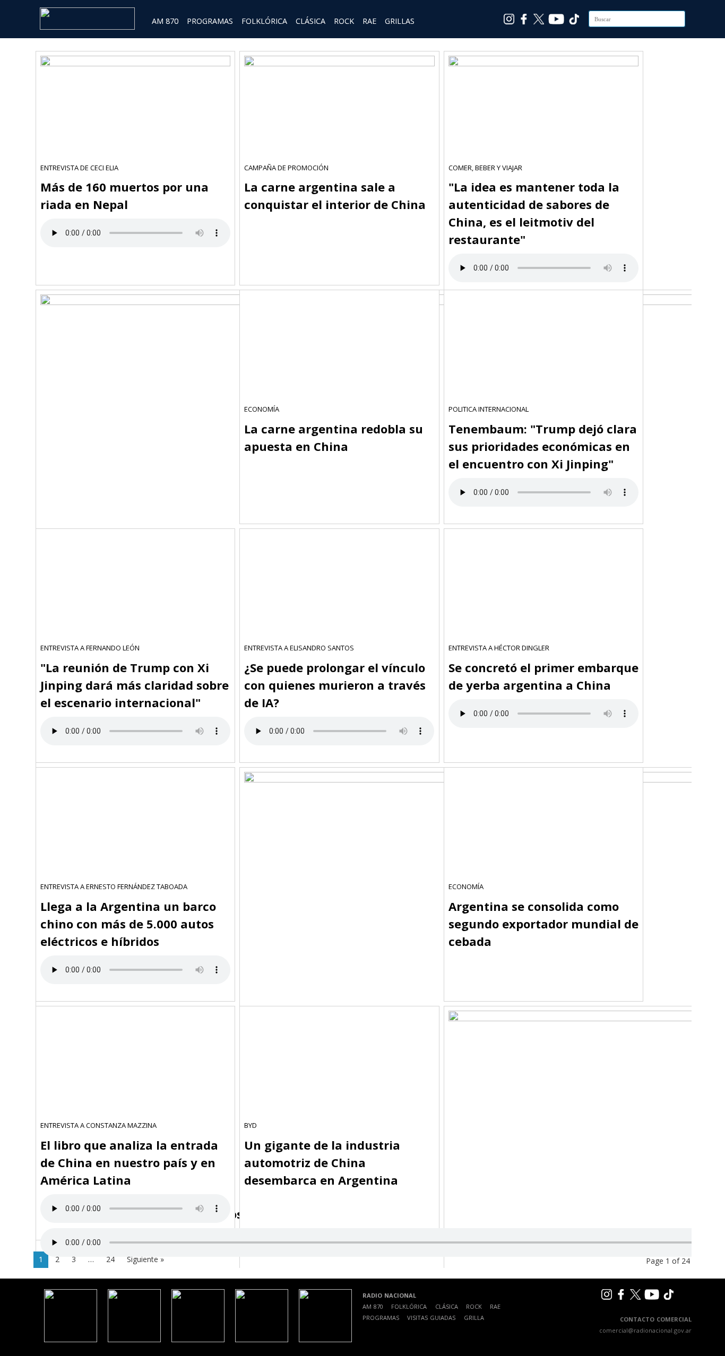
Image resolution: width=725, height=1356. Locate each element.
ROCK (344, 21)
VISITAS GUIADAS (431, 1318)
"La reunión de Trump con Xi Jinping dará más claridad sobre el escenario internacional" (134, 684)
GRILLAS (400, 21)
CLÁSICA (310, 21)
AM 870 (165, 21)
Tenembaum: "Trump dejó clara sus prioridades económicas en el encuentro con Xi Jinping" (542, 446)
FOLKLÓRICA (264, 21)
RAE (369, 21)
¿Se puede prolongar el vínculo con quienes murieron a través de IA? (335, 684)
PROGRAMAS (210, 21)
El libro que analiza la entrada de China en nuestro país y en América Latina (129, 1162)
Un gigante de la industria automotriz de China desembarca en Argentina (322, 1162)
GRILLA (474, 1318)
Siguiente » (145, 1259)
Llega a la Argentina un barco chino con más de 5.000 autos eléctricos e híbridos (128, 923)
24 (110, 1259)
